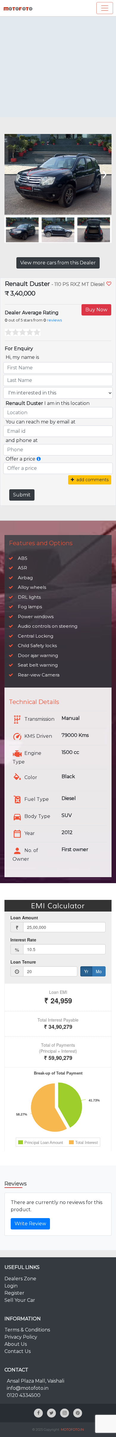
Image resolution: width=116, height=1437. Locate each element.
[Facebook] (38, 1413)
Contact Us (17, 1351)
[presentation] (12, 173)
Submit (22, 495)
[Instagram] (64, 1413)
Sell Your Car (19, 1300)
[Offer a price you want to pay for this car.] (39, 459)
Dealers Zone (20, 1278)
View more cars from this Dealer (58, 263)
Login (11, 1286)
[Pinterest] (77, 1413)
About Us (15, 1344)
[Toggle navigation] (104, 8)
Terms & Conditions (27, 1330)
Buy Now (96, 310)
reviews (54, 320)
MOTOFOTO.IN (72, 1429)
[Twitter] (51, 1413)
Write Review (30, 1223)
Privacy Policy (20, 1337)
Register (14, 1293)
